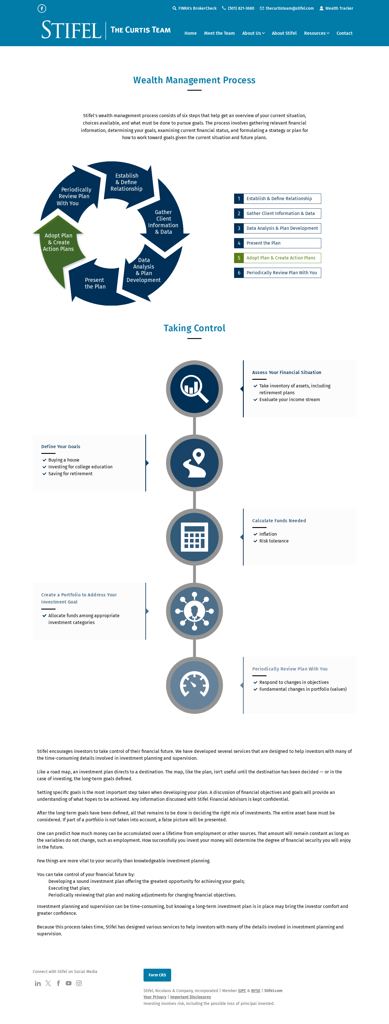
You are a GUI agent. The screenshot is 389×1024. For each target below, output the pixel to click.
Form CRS (157, 975)
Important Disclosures (190, 997)
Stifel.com (273, 990)
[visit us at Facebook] (42, 8)
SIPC (242, 990)
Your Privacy (155, 997)
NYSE (255, 990)
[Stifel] (107, 32)
